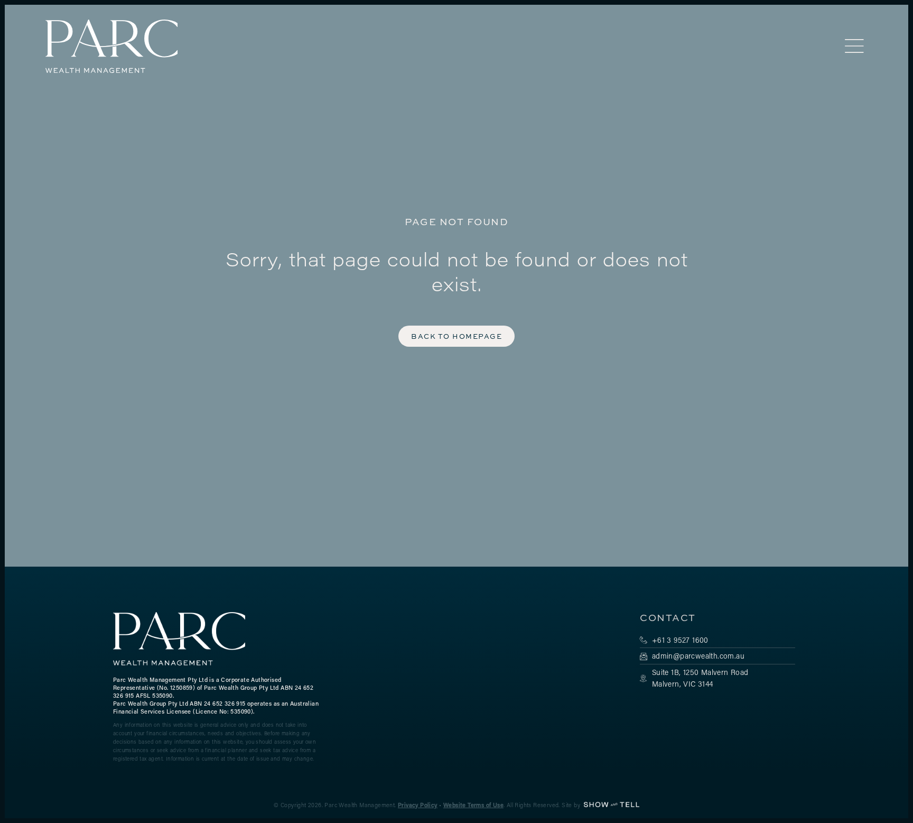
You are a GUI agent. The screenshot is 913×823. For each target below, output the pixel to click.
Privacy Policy (417, 805)
